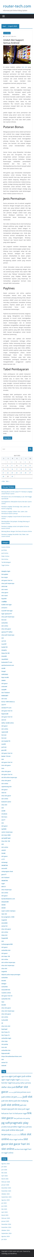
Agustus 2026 (5, 1163)
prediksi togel (16, 1126)
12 (25, 465)
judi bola (17, 1092)
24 (16, 473)
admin (14, 36)
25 (21, 473)
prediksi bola (5, 1127)
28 (3, 476)
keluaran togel (21, 1113)
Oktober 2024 (5, 1230)
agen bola (4, 1076)
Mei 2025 (4, 1209)
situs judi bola (27, 1127)
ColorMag (4, 1253)
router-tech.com (17, 6)
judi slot (27, 1096)
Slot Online (7, 33)
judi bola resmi (25, 1092)
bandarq (22, 1080)
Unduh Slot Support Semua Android (13, 41)
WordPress (13, 1253)
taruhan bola (18, 1149)
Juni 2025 (4, 1206)
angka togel (15, 1079)
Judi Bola (4, 550)
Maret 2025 (4, 1215)
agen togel (5, 1079)
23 (12, 473)
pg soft (5, 1123)
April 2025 (4, 1212)
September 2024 (6, 1233)
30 (12, 476)
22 (8, 473)
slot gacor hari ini (19, 1144)
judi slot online (10, 1105)
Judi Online (4, 553)
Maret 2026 (4, 1179)
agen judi (13, 1076)
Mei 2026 (4, 1173)
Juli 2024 (4, 1239)
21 (3, 473)
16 (12, 469)
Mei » (7, 481)
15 (8, 469)
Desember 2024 (6, 1224)
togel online (8, 1152)
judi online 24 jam (9, 1097)
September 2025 (6, 1197)
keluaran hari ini (8, 1113)
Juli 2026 (4, 1167)
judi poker (19, 1097)
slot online (7, 1149)
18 (21, 469)
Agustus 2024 (5, 1236)
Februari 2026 (5, 1182)
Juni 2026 (4, 1170)
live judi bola (18, 1118)
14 (3, 469)
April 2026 (4, 1176)
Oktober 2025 (5, 1194)
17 (16, 469)
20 (30, 469)
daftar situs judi (8, 1087)
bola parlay (16, 1083)
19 (25, 469)
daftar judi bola (25, 1083)
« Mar (3, 481)
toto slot (24, 67)
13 (30, 465)
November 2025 (6, 1191)
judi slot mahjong (21, 1100)
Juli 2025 (4, 1203)
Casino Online (5, 547)
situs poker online (16, 1134)
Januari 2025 (5, 1221)
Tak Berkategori (6, 562)
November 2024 (6, 1227)
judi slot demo (7, 1100)
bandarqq (26, 1080)
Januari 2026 (5, 1185)
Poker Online (5, 556)
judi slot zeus (16, 1109)
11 (21, 465)
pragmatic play (19, 1123)
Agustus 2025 (5, 1200)
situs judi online (8, 1130)
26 (25, 473)
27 (30, 473)
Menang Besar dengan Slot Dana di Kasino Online (16, 531)
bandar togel (6, 1083)
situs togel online (16, 1139)
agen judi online (24, 1076)
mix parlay (26, 1118)
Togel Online (5, 565)
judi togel (26, 1109)
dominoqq (11, 1092)
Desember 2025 (6, 1188)
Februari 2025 (5, 1218)
